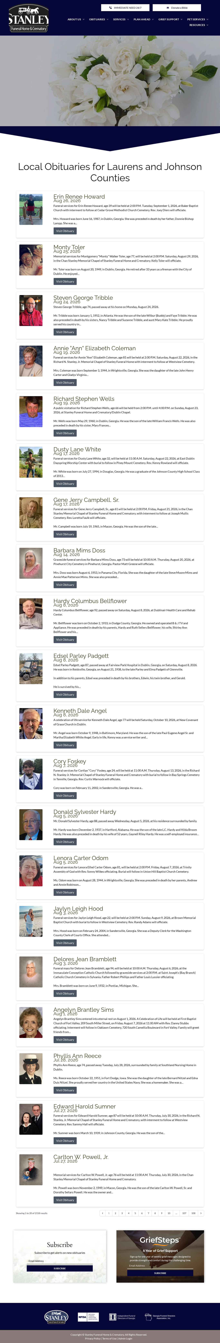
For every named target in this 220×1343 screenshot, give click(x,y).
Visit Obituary (65, 231)
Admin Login (125, 1338)
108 (193, 1213)
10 (169, 1213)
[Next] (201, 1213)
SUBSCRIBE (60, 1268)
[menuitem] (76, 19)
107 (184, 1213)
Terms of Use (109, 1338)
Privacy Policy (92, 1338)
